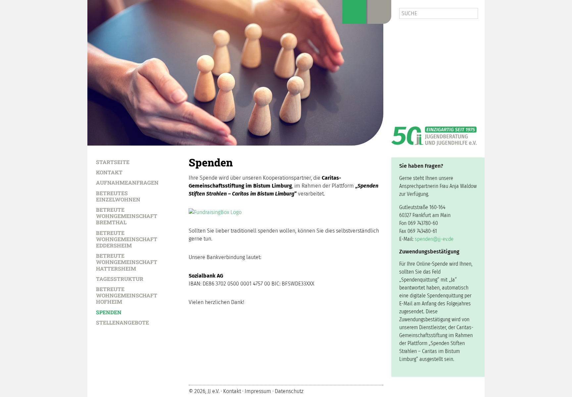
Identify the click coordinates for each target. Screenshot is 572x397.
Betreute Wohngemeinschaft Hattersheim (126, 262)
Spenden (108, 312)
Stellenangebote (122, 322)
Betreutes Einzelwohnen (118, 196)
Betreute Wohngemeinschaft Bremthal (126, 216)
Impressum (258, 391)
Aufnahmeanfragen (127, 182)
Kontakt (109, 172)
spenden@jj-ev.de (434, 239)
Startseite (112, 161)
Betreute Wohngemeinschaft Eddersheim (126, 239)
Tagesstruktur (119, 278)
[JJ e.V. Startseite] (434, 134)
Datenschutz (289, 391)
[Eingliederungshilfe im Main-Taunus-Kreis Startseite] (235, 73)
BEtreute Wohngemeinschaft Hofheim (126, 295)
